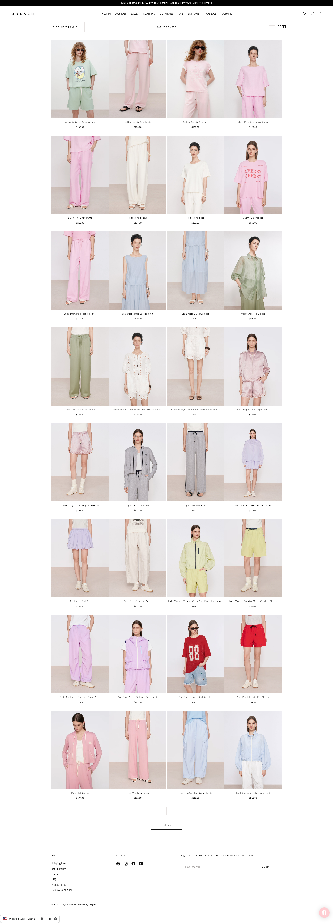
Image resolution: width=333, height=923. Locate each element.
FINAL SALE (209, 13)
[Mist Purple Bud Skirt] (80, 558)
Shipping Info (58, 863)
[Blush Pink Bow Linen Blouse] (253, 79)
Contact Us (57, 874)
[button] (304, 14)
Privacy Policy (58, 884)
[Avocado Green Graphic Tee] (80, 79)
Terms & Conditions (61, 889)
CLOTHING (149, 13)
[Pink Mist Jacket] (80, 750)
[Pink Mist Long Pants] (137, 750)
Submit (267, 866)
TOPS (180, 13)
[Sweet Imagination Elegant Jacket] (253, 366)
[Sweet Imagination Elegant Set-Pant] (80, 462)
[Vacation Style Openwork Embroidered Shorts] (195, 366)
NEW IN (106, 13)
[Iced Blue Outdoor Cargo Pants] (195, 750)
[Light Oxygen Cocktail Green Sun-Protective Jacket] (195, 558)
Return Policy (58, 868)
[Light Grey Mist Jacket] (137, 462)
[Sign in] (313, 14)
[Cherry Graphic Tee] (253, 175)
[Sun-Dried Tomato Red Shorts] (253, 654)
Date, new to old (65, 27)
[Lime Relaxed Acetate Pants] (80, 366)
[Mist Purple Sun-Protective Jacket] (253, 462)
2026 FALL (120, 13)
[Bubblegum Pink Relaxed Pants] (80, 270)
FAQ (53, 879)
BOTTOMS (193, 13)
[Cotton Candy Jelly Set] (195, 79)
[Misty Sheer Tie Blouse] (253, 270)
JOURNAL (226, 13)
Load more (166, 825)
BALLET (135, 13)
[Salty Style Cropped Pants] (137, 558)
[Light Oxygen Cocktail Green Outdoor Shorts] (253, 558)
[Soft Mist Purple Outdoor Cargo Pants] (80, 654)
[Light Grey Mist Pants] (195, 462)
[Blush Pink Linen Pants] (80, 175)
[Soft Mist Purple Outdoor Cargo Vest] (137, 654)
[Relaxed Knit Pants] (137, 175)
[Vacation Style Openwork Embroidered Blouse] (137, 366)
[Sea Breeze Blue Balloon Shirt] (137, 270)
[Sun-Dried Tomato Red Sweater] (195, 654)
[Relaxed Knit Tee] (195, 175)
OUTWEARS (166, 13)
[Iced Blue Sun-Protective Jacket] (253, 750)
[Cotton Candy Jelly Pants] (137, 79)
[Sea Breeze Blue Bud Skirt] (195, 270)
